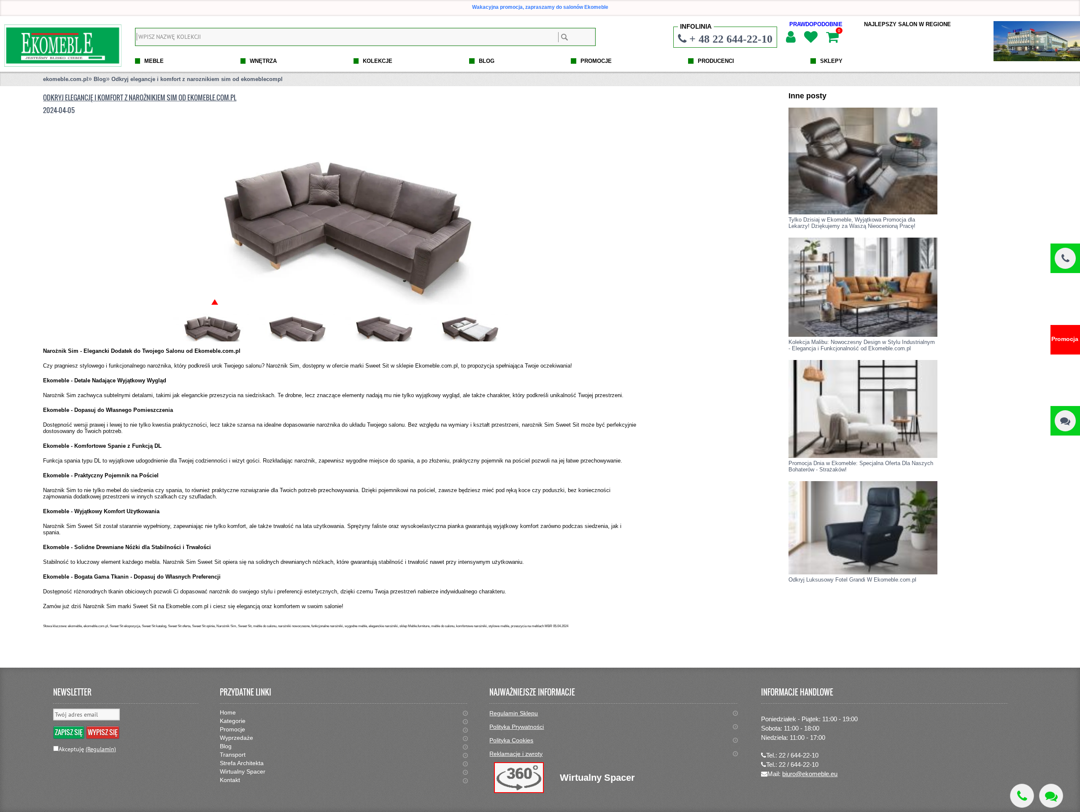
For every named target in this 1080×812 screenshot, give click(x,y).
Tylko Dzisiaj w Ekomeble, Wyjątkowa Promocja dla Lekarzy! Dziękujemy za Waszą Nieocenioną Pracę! (851, 223)
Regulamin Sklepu (513, 713)
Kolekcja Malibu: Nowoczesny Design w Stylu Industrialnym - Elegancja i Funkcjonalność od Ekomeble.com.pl (861, 345)
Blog (100, 79)
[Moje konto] (790, 37)
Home (228, 712)
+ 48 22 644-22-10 (730, 38)
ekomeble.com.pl (65, 79)
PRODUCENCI (716, 61)
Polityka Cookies (511, 740)
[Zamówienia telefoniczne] (1065, 258)
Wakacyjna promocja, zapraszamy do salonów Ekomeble (540, 7)
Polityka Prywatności (516, 726)
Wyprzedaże (236, 737)
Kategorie (233, 720)
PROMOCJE (596, 61)
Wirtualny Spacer (242, 771)
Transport (233, 754)
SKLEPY (831, 61)
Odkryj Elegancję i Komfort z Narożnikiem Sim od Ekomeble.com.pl (139, 97)
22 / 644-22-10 (798, 755)
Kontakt (230, 780)
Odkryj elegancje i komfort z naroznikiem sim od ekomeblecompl (197, 79)
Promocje (232, 729)
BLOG (486, 61)
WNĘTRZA (263, 61)
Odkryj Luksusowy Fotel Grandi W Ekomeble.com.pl (852, 580)
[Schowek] (810, 37)
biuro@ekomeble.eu (809, 773)
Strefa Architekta (242, 763)
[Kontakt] (1065, 420)
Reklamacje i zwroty (516, 753)
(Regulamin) (101, 749)
